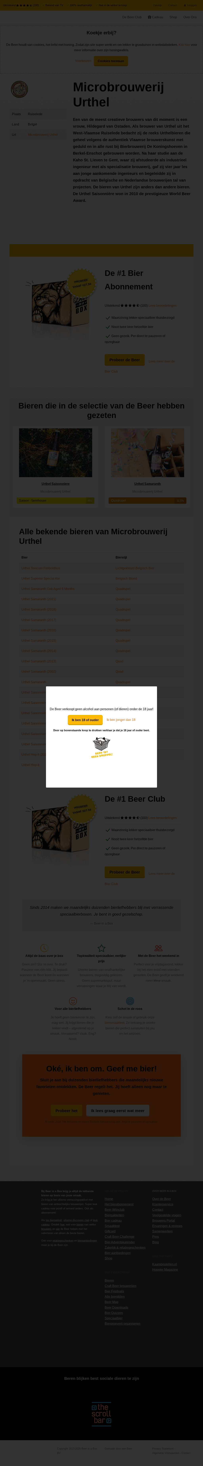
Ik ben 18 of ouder (85, 720)
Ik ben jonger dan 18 (121, 719)
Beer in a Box (101, 696)
